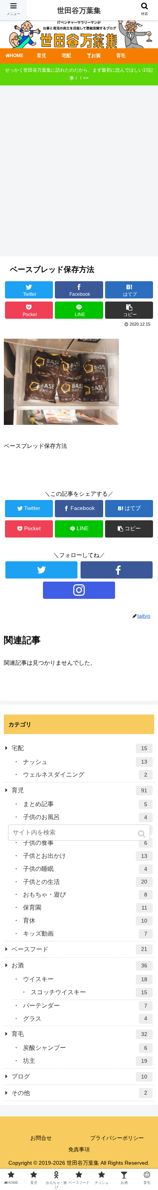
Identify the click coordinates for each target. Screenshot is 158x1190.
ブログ (79, 1076)
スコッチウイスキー (89, 992)
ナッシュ (85, 762)
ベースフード (79, 949)
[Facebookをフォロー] (117, 570)
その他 (79, 1093)
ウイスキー (85, 979)
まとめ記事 (85, 804)
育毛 (79, 1034)
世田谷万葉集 (79, 11)
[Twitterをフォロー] (41, 570)
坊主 (85, 1060)
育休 (85, 920)
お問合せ (41, 1138)
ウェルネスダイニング (85, 774)
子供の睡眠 (85, 868)
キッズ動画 (85, 933)
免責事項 (79, 1149)
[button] (142, 833)
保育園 (85, 907)
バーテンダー (85, 1005)
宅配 (79, 748)
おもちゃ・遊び (85, 894)
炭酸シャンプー (85, 1047)
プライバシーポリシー (117, 1138)
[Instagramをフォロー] (79, 590)
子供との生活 (85, 882)
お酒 (79, 965)
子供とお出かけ (85, 855)
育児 (79, 790)
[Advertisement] (79, 173)
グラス (85, 1018)
